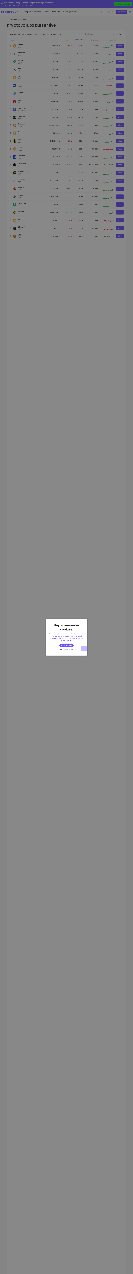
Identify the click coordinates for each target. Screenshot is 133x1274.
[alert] (66, 637)
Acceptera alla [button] (66, 645)
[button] (66, 649)
